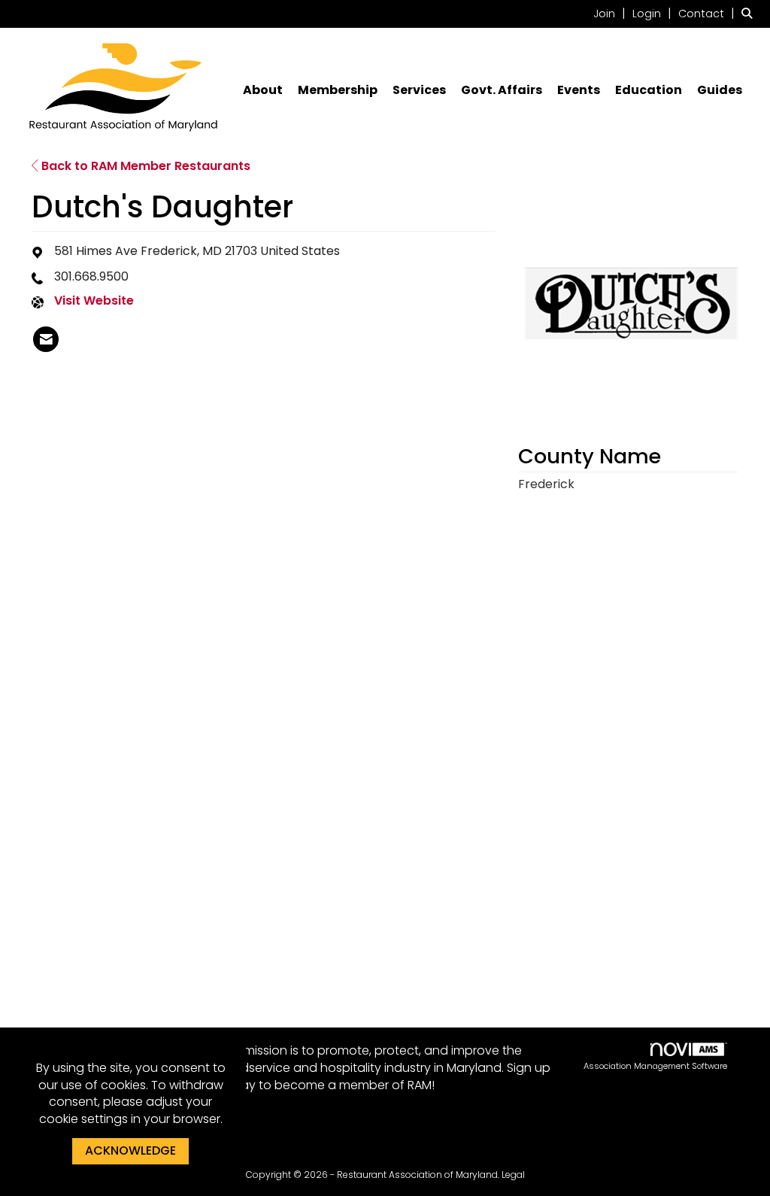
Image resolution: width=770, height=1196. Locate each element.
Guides (719, 90)
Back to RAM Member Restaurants (144, 166)
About (263, 90)
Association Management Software (655, 1066)
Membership (337, 90)
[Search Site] (750, 13)
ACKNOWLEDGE (130, 1150)
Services (419, 90)
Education (648, 90)
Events (578, 90)
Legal (513, 1174)
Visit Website (94, 301)
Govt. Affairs (501, 90)
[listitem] (611, 13)
